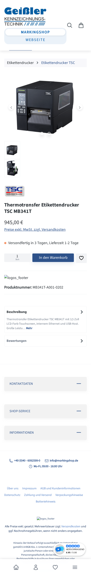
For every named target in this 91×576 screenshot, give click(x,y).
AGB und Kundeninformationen (60, 488)
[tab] (45, 319)
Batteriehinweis (45, 502)
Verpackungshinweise (69, 495)
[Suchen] (69, 25)
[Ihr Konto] (35, 567)
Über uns (12, 488)
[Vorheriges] (11, 107)
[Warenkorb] (81, 25)
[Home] (16, 567)
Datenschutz (12, 495)
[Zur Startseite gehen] (27, 16)
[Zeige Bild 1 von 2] (41, 133)
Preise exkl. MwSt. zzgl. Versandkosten (35, 229)
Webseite (35, 39)
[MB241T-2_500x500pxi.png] (45, 107)
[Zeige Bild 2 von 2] (49, 133)
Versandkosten (70, 526)
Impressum (29, 488)
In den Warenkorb (53, 257)
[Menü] (75, 567)
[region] (45, 126)
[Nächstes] (80, 107)
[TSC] (45, 191)
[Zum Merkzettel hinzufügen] (81, 258)
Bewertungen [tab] (16, 340)
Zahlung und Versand (38, 495)
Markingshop (35, 32)
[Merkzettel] (55, 567)
